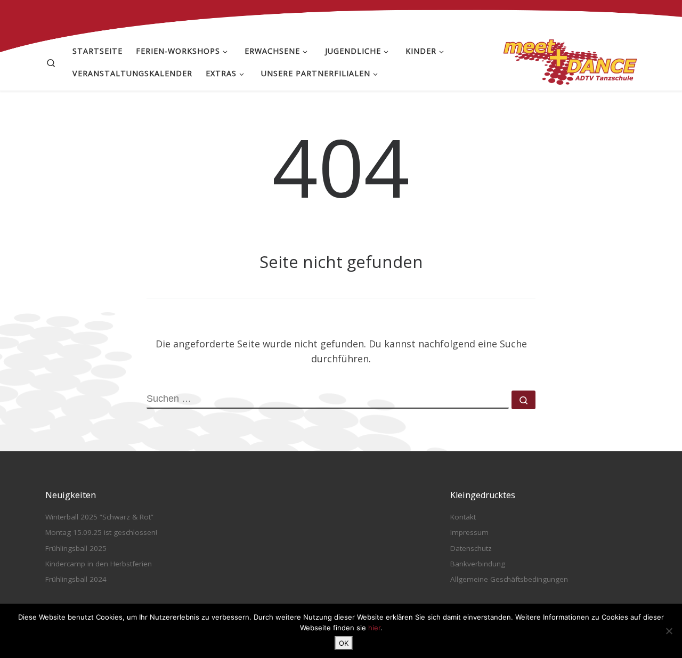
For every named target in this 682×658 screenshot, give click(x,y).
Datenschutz (471, 548)
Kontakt (463, 517)
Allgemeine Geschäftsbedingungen (509, 579)
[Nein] (668, 630)
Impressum (469, 532)
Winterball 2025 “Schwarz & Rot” (99, 517)
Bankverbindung (477, 563)
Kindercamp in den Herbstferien (98, 563)
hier (374, 627)
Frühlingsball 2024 (76, 579)
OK (343, 643)
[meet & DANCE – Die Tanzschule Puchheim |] (570, 60)
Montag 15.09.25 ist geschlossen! (101, 532)
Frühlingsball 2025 (76, 548)
